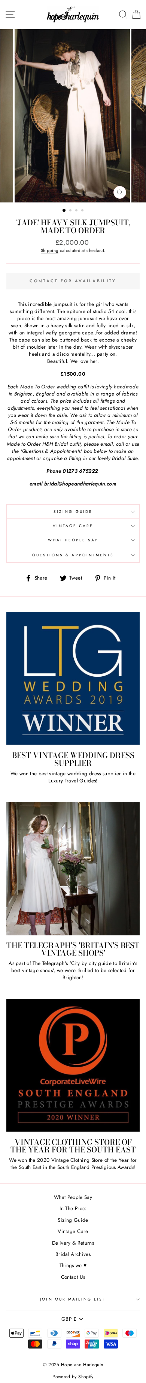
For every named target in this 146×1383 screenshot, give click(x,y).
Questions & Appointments (73, 555)
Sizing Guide (73, 511)
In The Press (73, 1208)
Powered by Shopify (72, 1376)
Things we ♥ (73, 1265)
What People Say (73, 540)
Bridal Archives (73, 1254)
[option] (73, 115)
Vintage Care (73, 526)
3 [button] (77, 211)
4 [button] (83, 211)
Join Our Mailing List (73, 1299)
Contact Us (73, 1277)
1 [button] (64, 211)
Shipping (50, 250)
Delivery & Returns (73, 1243)
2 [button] (71, 211)
